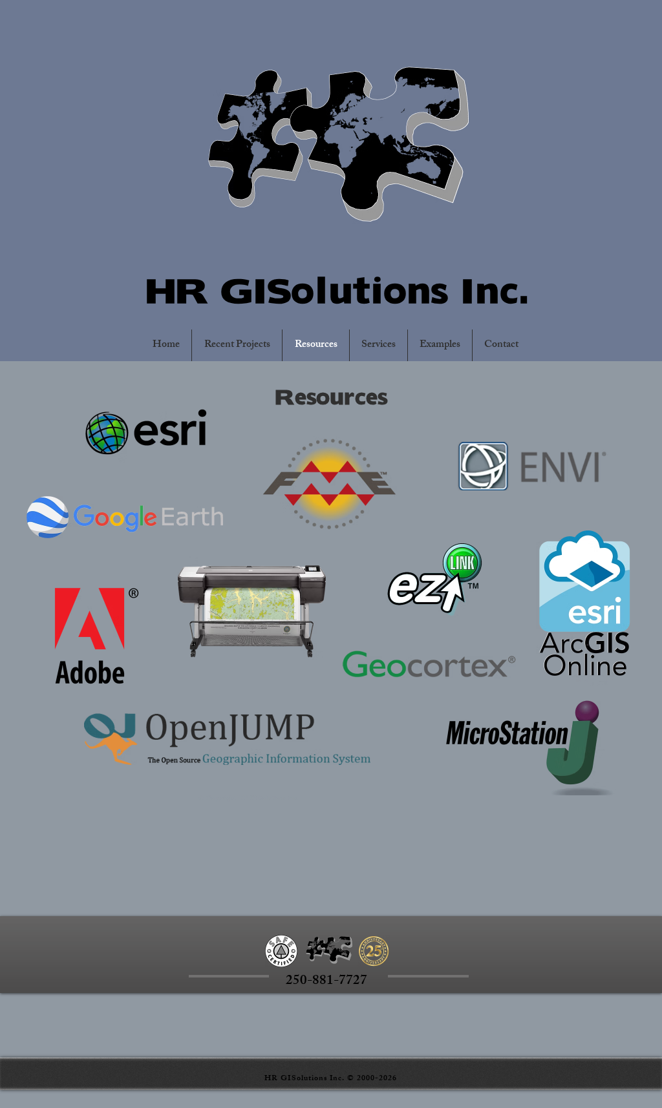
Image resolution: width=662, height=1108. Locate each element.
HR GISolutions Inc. (337, 287)
